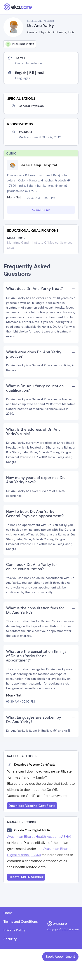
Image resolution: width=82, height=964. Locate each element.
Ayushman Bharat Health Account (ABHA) (39, 836)
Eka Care (65, 530)
